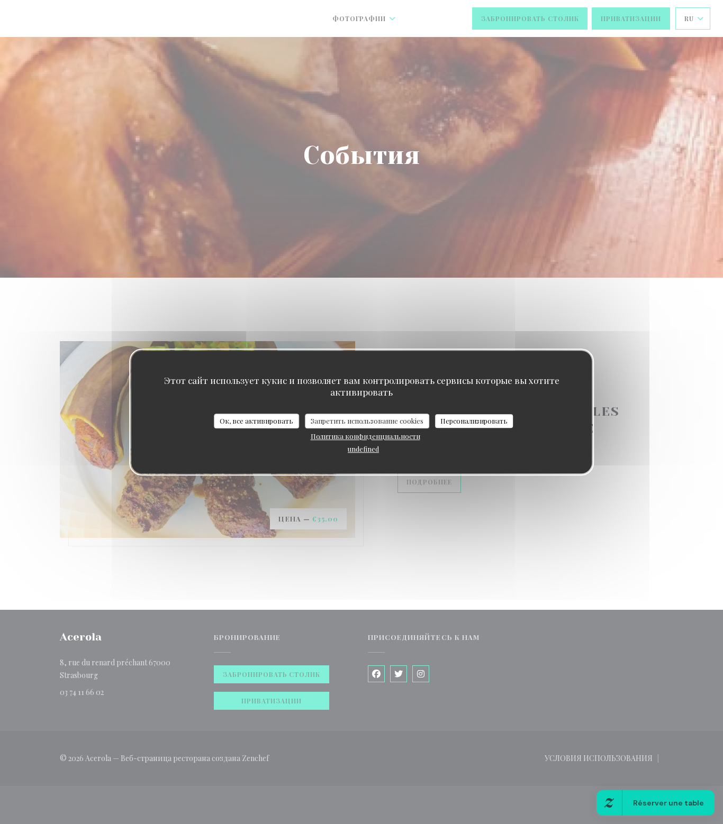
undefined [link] (363, 448)
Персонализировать (474, 420)
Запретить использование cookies (367, 420)
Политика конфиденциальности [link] (365, 436)
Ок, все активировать (256, 420)
